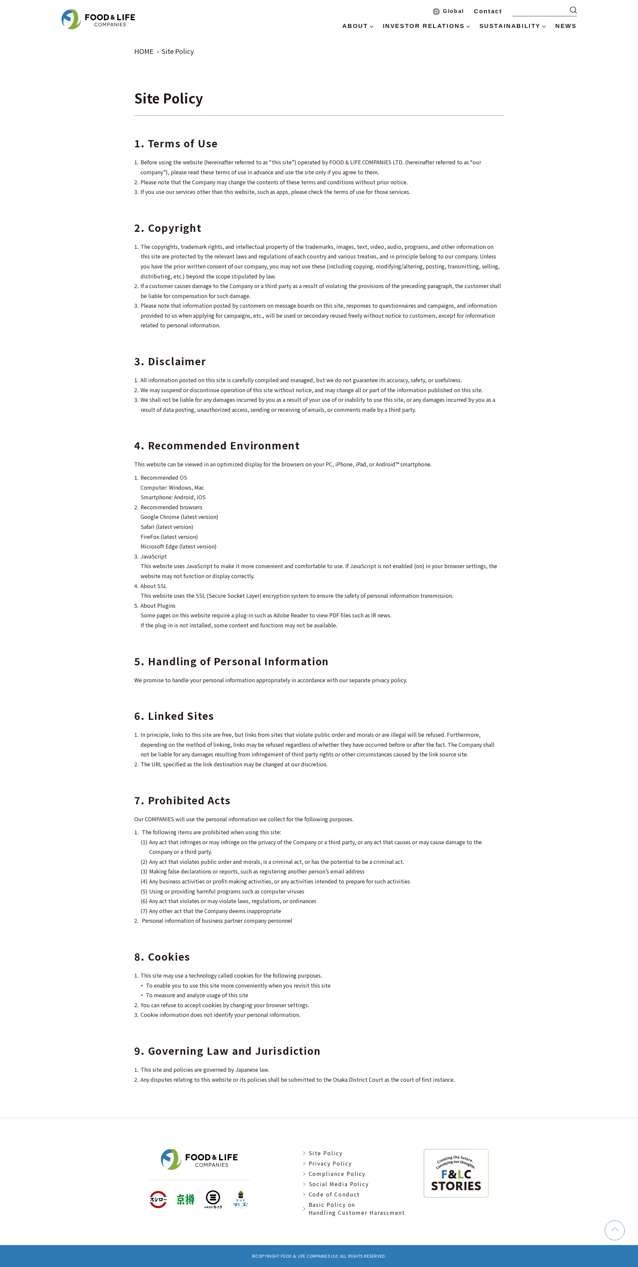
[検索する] (573, 10)
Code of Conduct (334, 1194)
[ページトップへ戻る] (615, 1230)
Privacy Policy (330, 1163)
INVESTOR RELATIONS (424, 26)
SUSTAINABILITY (510, 26)
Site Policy (326, 1153)
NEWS (566, 26)
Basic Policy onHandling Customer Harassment (357, 1208)
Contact (488, 11)
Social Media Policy (339, 1184)
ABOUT (355, 26)
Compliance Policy (337, 1174)
